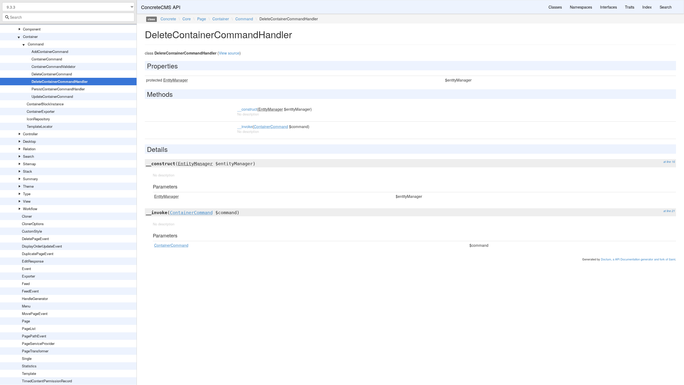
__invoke (244, 126)
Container (30, 36)
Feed (26, 283)
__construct (247, 109)
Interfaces (608, 7)
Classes (555, 7)
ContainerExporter (41, 111)
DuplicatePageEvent (37, 253)
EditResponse (33, 261)
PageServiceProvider (38, 343)
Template (29, 373)
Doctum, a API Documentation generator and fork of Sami (638, 259)
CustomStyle (32, 231)
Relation (29, 148)
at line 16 (669, 162)
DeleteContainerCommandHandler (60, 81)
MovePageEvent (35, 313)
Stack (27, 171)
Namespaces (581, 7)
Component (32, 29)
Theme (28, 186)
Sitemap (29, 163)
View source (229, 53)
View (26, 201)
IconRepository (38, 118)
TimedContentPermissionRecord (47, 380)
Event (26, 268)
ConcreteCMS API (160, 6)
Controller (30, 133)
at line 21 (669, 211)
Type (26, 193)
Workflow (30, 208)
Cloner (27, 216)
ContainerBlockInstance (45, 103)
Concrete (168, 18)
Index (647, 7)
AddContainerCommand (50, 51)
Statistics (29, 365)
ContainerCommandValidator (53, 66)
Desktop (29, 141)
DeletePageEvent (35, 238)
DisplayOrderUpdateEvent (42, 246)
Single (27, 358)
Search (28, 156)
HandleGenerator (35, 298)
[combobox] (68, 17)
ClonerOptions (33, 223)
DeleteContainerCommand (52, 73)
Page (26, 321)
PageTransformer (35, 350)
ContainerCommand (47, 58)
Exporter (28, 276)
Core (186, 18)
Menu (26, 306)
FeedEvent (30, 291)
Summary (30, 178)
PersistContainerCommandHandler (58, 88)
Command (36, 44)
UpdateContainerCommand (52, 96)
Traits (629, 7)
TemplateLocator (39, 126)
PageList (29, 328)
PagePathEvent (34, 335)
